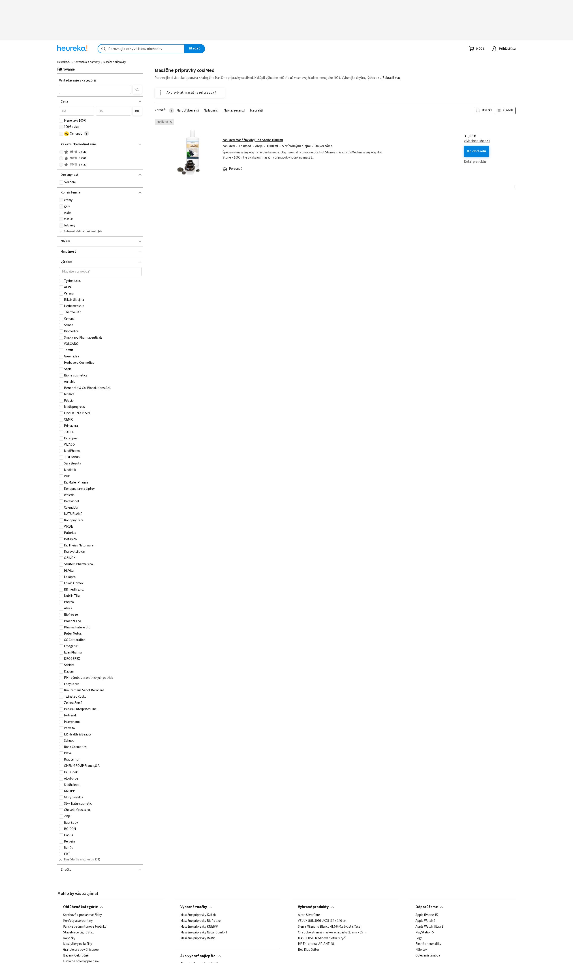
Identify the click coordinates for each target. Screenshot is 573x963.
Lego (419, 938)
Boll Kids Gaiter (308, 950)
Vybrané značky (193, 907)
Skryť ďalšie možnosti (78, 860)
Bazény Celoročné (76, 955)
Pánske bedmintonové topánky (84, 926)
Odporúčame (426, 907)
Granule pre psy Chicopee (81, 950)
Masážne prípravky (114, 62)
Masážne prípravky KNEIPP (199, 926)
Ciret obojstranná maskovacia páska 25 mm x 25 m (332, 932)
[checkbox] (61, 121)
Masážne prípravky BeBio (198, 938)
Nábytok (421, 950)
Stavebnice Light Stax (78, 932)
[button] (95, 89)
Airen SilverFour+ (310, 915)
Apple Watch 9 (425, 921)
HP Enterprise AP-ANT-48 (316, 944)
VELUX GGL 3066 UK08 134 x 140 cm (322, 921)
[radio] (61, 152)
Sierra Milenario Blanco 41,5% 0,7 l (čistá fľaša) (329, 926)
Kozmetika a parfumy (87, 62)
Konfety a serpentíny (78, 921)
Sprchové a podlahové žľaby (82, 915)
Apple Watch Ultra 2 (429, 926)
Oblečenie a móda (427, 955)
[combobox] (141, 48)
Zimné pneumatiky (428, 944)
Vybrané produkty (313, 907)
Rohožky (69, 938)
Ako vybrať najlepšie (197, 956)
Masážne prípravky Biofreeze (200, 921)
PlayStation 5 (424, 932)
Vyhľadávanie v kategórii (77, 80)
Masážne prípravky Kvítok (198, 915)
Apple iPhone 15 (426, 915)
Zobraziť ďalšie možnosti (80, 231)
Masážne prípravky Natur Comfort (203, 932)
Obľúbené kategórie (80, 907)
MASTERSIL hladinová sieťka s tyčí (322, 938)
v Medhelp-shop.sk (477, 141)
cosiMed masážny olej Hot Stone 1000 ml (252, 140)
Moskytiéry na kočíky (77, 944)
